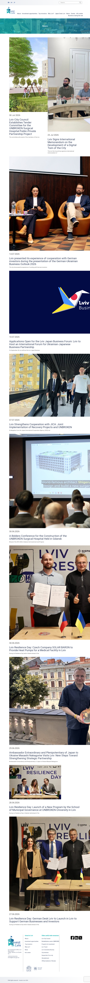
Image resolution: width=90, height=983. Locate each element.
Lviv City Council (46, 938)
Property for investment (48, 944)
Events (73, 13)
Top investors (42, 13)
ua (11, 2)
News (68, 13)
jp (14, 2)
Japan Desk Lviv (60, 13)
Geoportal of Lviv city (47, 955)
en (8, 2)
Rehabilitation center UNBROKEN (50, 941)
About (19, 13)
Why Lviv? (51, 13)
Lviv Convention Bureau (48, 949)
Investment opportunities (29, 13)
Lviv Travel (44, 947)
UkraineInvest (45, 958)
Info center (79, 13)
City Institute (45, 952)
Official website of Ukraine (49, 961)
